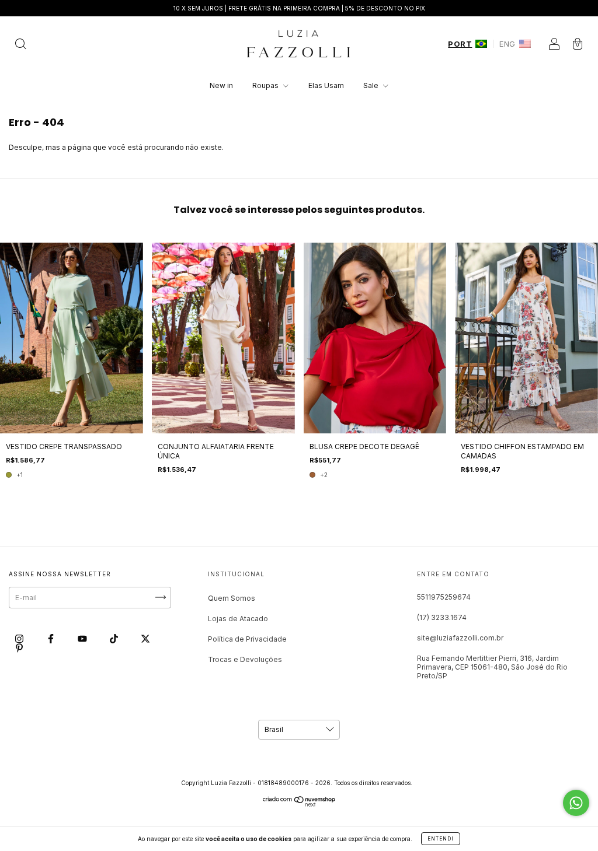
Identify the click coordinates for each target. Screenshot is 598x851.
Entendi (440, 839)
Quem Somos (231, 598)
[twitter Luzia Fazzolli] (145, 638)
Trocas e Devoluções (245, 659)
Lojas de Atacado (238, 618)
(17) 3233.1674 (442, 617)
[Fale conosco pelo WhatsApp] (576, 803)
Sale (371, 85)
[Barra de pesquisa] (20, 45)
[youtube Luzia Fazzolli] (83, 638)
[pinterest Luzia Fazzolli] (19, 647)
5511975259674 (444, 597)
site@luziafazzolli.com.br (460, 637)
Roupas (266, 85)
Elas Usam (326, 85)
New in (221, 85)
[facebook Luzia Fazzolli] (51, 638)
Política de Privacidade (247, 639)
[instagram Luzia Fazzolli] (20, 638)
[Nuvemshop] (299, 804)
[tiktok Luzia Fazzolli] (114, 638)
